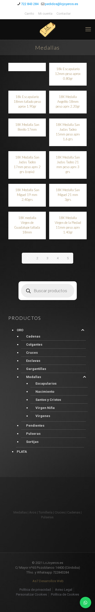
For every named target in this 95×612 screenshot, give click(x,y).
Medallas (33, 377)
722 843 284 (30, 4)
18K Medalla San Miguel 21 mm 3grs (68, 195)
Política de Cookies (65, 594)
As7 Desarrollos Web (48, 581)
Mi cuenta (45, 13)
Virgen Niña (45, 408)
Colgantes (34, 344)
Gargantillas (36, 369)
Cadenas (33, 336)
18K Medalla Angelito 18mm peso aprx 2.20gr (68, 101)
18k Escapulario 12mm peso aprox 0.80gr (68, 74)
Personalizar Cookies (31, 594)
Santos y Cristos (48, 400)
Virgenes (42, 416)
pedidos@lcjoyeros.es (61, 4)
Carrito (29, 13)
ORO (20, 330)
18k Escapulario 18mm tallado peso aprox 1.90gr (27, 101)
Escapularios (45, 383)
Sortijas (32, 442)
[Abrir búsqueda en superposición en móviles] (47, 290)
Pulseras (33, 434)
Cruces (32, 352)
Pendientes (35, 425)
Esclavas (33, 361)
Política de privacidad (35, 589)
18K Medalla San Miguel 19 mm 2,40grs (27, 195)
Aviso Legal (63, 589)
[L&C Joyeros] (47, 29)
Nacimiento (44, 391)
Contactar (63, 13)
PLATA (22, 451)
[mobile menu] (88, 29)
